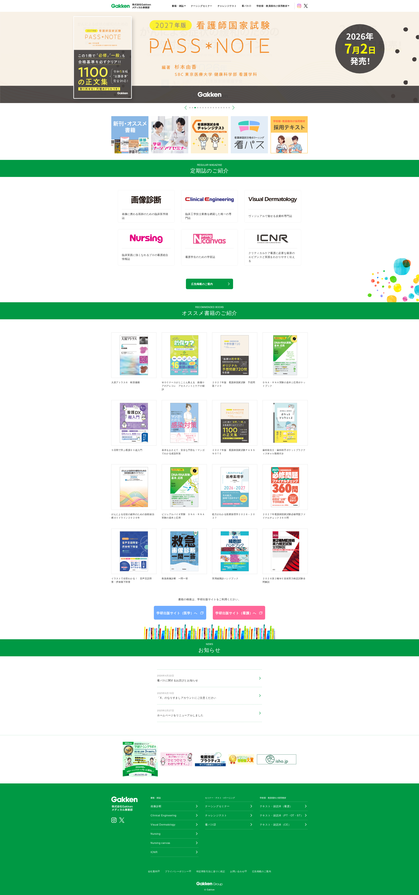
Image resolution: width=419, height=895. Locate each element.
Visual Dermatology (163, 824)
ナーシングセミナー (201, 5)
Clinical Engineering (163, 815)
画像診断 (156, 806)
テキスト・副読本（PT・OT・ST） (281, 815)
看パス (246, 5)
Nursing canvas (160, 843)
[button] (186, 108)
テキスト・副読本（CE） (275, 824)
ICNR (154, 852)
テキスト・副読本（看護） (276, 806)
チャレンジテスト (227, 5)
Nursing (155, 834)
